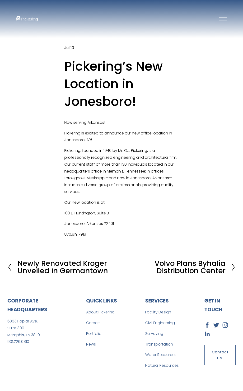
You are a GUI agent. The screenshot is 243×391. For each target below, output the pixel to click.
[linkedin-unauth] (207, 334)
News (91, 344)
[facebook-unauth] (207, 325)
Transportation (159, 344)
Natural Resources (162, 365)
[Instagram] (225, 325)
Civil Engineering (160, 323)
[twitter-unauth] (216, 325)
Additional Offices (31, 360)
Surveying (154, 333)
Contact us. (220, 355)
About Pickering (100, 312)
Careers (93, 323)
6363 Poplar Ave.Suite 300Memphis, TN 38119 (23, 328)
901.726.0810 (18, 341)
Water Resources (161, 354)
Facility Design (158, 312)
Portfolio (94, 333)
